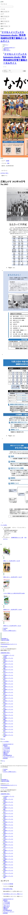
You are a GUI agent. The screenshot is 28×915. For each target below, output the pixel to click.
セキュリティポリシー (8, 756)
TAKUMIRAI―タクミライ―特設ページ (13, 893)
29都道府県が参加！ (5, 652)
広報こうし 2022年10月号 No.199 (11, 560)
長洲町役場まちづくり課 (17, 537)
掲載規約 (5, 754)
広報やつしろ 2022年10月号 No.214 (12, 625)
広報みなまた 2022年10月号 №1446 (12, 609)
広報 (8, 163)
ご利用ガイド (6, 746)
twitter (4, 629)
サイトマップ (6, 749)
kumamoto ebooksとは (9, 47)
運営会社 (5, 745)
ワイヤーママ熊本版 (8, 883)
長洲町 (7, 160)
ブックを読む (4, 525)
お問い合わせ (6, 50)
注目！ (7, 173)
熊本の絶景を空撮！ (8, 888)
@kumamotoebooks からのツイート (9, 644)
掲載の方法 (6, 49)
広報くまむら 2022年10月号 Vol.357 (12, 577)
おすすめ (3, 173)
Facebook (5, 628)
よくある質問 (6, 748)
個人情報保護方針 (7, 755)
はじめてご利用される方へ (9, 630)
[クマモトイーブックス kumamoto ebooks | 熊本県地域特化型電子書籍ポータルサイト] (14, 41)
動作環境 (5, 758)
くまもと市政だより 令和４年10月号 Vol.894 (14, 593)
